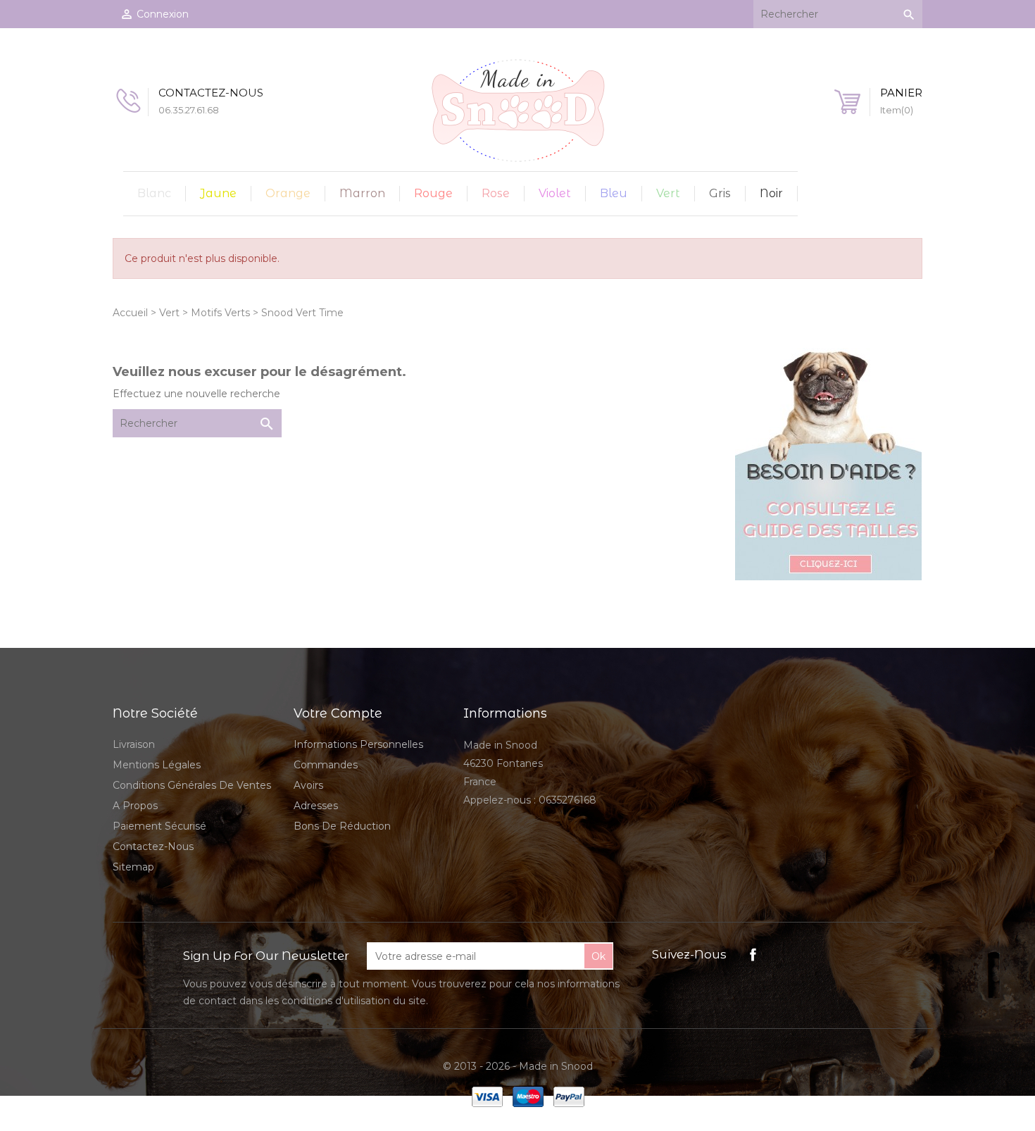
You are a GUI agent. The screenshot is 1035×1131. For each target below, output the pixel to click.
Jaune (218, 193)
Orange (287, 193)
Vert (668, 193)
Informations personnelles (358, 744)
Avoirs (308, 785)
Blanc (154, 193)
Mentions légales (157, 764)
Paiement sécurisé (159, 826)
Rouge (433, 193)
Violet (555, 193)
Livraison (134, 744)
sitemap (133, 867)
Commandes (326, 764)
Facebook (753, 954)
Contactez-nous (153, 846)
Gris (720, 193)
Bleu (613, 193)
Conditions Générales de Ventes (192, 785)
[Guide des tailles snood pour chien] (828, 463)
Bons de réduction (342, 826)
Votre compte (338, 713)
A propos (135, 805)
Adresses (316, 805)
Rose (496, 193)
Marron (362, 193)
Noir (771, 193)
